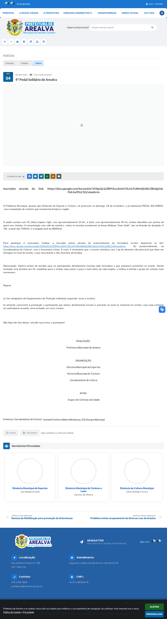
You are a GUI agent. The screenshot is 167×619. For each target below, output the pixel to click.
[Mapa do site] (37, 42)
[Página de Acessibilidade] (44, 42)
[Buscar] (152, 27)
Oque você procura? (78, 27)
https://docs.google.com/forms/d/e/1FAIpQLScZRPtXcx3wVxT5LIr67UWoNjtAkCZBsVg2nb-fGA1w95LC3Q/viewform (64, 246)
